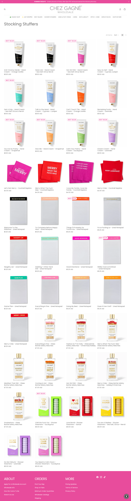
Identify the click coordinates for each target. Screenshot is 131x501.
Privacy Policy (70, 491)
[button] (116, 35)
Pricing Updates (71, 484)
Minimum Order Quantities (44, 491)
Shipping (38, 498)
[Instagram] (101, 477)
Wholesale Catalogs (42, 495)
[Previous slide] (7, 53)
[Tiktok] (104, 477)
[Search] (4, 9)
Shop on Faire (39, 488)
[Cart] (124, 9)
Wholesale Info (9, 488)
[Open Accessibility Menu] (126, 496)
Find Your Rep (39, 484)
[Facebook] (97, 477)
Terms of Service (72, 488)
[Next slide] (30, 53)
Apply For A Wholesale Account (15, 484)
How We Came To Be (11, 491)
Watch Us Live (9, 495)
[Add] (30, 65)
